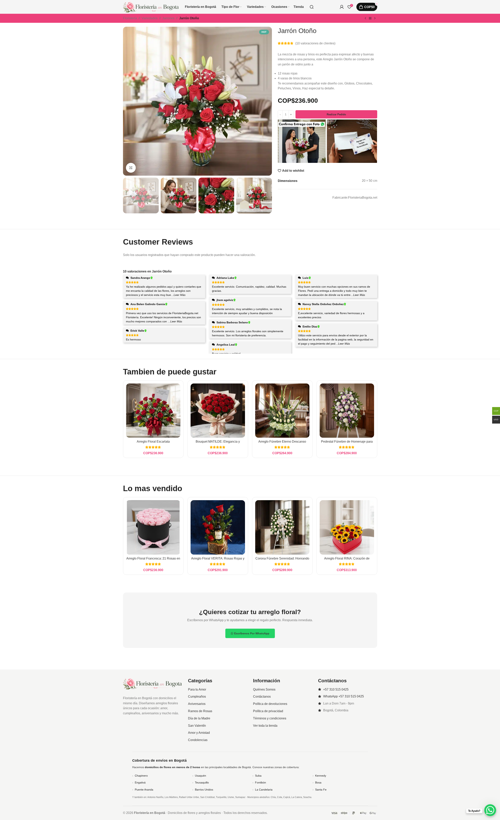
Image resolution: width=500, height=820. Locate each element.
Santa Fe (321, 789)
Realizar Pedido (336, 114)
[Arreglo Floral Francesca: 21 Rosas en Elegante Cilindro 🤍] (153, 527)
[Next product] (374, 18)
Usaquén (200, 775)
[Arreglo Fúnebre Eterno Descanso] (282, 410)
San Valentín (197, 725)
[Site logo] (151, 6)
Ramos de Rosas (200, 711)
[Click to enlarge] (131, 168)
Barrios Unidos (204, 789)
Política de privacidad (268, 711)
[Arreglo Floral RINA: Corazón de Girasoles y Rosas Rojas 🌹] (347, 527)
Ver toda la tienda (265, 725)
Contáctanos (262, 696)
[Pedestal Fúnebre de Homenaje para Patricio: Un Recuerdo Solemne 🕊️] (347, 410)
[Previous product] (365, 18)
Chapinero (141, 775)
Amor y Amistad (199, 732)
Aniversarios (197, 703)
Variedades (150, 18)
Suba (258, 775)
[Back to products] (370, 18)
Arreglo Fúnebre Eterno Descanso (282, 441)
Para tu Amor (197, 689)
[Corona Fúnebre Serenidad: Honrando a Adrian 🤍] (282, 527)
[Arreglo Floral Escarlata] (153, 410)
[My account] (342, 7)
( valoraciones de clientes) (315, 43)
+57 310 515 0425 (336, 689)
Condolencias (197, 740)
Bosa (318, 782)
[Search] (312, 7)
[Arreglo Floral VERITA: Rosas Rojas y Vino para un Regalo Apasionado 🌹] (218, 527)
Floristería (130, 18)
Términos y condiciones (269, 718)
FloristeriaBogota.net (362, 197)
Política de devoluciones (270, 703)
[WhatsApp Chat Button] (490, 810)
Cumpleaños (197, 696)
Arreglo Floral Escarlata (153, 441)
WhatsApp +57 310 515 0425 (343, 696)
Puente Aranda (144, 789)
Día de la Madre (199, 718)
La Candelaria (263, 789)
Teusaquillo (202, 782)
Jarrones (168, 18)
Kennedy (320, 775)
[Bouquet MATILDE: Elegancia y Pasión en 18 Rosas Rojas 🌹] (218, 410)
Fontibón (260, 782)
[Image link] (152, 683)
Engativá (140, 782)
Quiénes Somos (264, 689)
